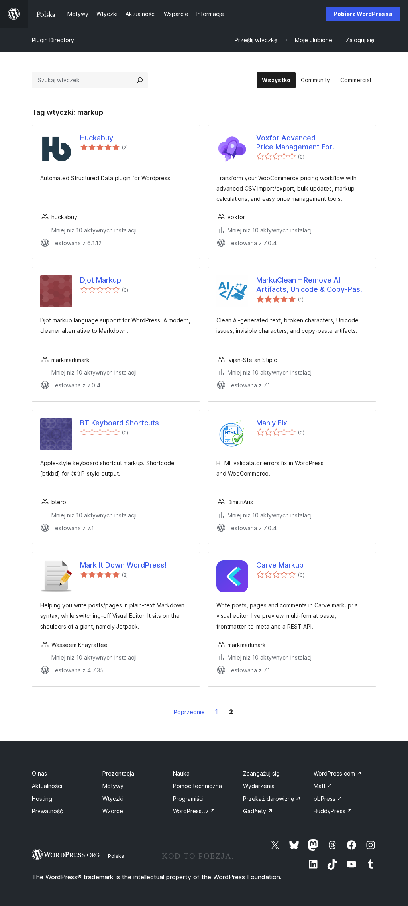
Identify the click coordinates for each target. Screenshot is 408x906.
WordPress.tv (194, 811)
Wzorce (112, 811)
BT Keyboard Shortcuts (119, 423)
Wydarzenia (259, 785)
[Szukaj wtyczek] (140, 80)
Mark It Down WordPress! (123, 565)
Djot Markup (100, 280)
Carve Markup (280, 565)
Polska (116, 856)
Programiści (188, 798)
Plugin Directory (53, 40)
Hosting (42, 798)
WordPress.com (338, 773)
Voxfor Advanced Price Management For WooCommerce (294, 143)
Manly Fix (271, 423)
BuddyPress (333, 811)
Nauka (181, 773)
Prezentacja (118, 773)
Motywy (113, 785)
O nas (39, 773)
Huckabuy (96, 138)
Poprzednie (189, 712)
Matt (323, 785)
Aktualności (47, 785)
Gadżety (258, 811)
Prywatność (47, 811)
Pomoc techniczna (197, 785)
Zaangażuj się (261, 773)
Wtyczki (113, 798)
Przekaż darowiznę (272, 798)
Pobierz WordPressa (362, 13)
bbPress (328, 798)
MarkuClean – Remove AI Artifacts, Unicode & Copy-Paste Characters (311, 285)
